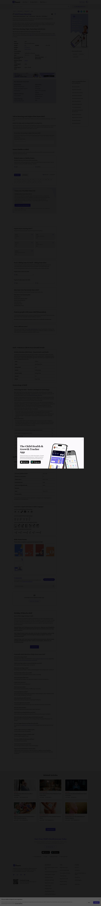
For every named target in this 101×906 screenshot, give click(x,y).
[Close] (82, 440)
